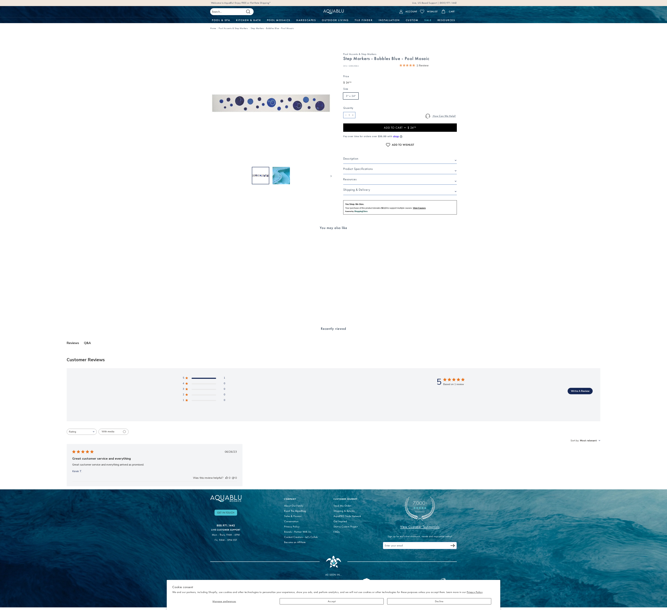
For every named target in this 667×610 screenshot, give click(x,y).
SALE (427, 20)
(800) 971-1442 (448, 2)
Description (350, 158)
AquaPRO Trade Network (347, 516)
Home (213, 28)
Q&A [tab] (87, 343)
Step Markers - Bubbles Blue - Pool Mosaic (272, 28)
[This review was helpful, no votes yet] (226, 478)
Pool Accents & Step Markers (233, 28)
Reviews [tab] (73, 343)
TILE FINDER (364, 20)
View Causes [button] (419, 208)
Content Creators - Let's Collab (301, 537)
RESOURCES (446, 20)
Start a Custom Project (346, 526)
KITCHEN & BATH (248, 20)
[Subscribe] (452, 546)
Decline (439, 601)
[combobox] (82, 432)
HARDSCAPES (306, 20)
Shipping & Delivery (356, 190)
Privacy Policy (475, 592)
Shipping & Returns (344, 510)
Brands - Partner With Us (297, 531)
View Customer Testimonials (419, 527)
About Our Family (293, 505)
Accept (332, 601)
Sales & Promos (292, 516)
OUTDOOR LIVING (335, 20)
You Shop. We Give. (354, 204)
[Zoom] (271, 103)
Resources (350, 179)
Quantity (348, 108)
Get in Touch (225, 512)
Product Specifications (358, 169)
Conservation (291, 521)
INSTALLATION (389, 20)
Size (345, 88)
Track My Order (342, 505)
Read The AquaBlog (295, 510)
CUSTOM (412, 20)
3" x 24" (351, 96)
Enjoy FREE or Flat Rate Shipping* (253, 2)
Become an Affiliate (295, 542)
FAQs (337, 531)
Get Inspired (340, 521)
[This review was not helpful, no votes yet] (233, 478)
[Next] (329, 176)
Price (346, 76)
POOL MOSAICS (278, 20)
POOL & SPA (221, 20)
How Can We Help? (444, 116)
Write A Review (580, 391)
